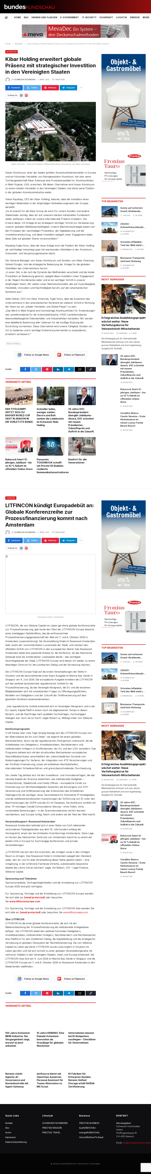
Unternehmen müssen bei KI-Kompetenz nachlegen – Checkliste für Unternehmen (82, 1037)
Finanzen (10, 498)
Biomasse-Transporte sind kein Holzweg (132, 259)
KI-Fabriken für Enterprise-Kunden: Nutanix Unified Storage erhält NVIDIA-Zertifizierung (81, 1080)
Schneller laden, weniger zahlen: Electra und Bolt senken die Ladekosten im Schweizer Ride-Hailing (50, 417)
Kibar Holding (13, 343)
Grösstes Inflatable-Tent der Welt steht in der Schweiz (132, 244)
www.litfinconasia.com (75, 912)
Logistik (121, 17)
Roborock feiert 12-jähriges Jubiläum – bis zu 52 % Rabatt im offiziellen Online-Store (19, 464)
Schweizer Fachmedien (24, 80)
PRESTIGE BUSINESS (89, 1123)
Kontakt (9, 1123)
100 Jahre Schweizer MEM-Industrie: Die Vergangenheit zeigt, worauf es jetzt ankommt (17, 1039)
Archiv (8, 1132)
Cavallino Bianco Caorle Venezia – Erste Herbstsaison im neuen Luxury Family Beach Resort (132, 419)
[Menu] (6, 17)
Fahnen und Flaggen (44, 17)
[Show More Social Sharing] (80, 87)
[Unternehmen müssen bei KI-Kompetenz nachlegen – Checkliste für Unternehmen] (82, 1020)
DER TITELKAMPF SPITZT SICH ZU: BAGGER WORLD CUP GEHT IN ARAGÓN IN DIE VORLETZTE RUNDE (19, 415)
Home (17, 17)
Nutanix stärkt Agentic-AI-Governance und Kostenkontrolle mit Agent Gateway (16, 1080)
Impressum (10, 1137)
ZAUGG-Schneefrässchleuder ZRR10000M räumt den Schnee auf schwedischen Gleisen (133, 225)
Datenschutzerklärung (16, 1142)
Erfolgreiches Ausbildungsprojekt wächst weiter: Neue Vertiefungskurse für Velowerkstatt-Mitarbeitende (123, 323)
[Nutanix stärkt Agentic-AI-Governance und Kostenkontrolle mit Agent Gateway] (19, 1060)
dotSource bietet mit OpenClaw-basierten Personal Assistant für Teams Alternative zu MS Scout (50, 1080)
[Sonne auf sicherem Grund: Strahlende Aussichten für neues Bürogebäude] (109, 211)
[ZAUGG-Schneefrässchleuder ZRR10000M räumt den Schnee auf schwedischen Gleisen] (109, 227)
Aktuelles (11, 52)
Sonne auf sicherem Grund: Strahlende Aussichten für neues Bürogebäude (132, 209)
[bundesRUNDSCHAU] (29, 7)
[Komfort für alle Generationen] (82, 446)
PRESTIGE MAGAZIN (52, 1128)
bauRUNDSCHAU (87, 1128)
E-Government (69, 17)
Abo (7, 1128)
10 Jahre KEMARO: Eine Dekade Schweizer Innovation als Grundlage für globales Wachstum (50, 1039)
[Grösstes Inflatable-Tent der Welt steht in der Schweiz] (109, 245)
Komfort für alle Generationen (77, 461)
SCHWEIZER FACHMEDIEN (55, 1123)
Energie (135, 17)
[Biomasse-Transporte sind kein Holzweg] (109, 261)
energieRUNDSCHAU (89, 1132)
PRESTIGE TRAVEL (51, 1132)
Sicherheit (106, 17)
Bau (26, 17)
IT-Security (89, 17)
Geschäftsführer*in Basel (91, 1137)
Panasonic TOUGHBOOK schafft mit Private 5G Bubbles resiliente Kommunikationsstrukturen (50, 466)
